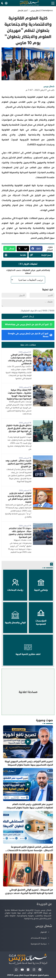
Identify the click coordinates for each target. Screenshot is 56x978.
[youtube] (22, 969)
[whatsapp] (16, 969)
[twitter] (28, 969)
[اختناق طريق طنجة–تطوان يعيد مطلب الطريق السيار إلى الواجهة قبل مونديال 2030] (43, 421)
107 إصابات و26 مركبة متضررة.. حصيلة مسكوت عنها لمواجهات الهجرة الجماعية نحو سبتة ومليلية (19, 394)
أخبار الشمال (23, 10)
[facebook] (40, 969)
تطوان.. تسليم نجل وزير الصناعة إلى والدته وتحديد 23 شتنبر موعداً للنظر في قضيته (19, 497)
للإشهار (43, 932)
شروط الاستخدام (39, 938)
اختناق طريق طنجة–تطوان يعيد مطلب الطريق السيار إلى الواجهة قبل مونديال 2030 (18, 430)
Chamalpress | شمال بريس (41, 10)
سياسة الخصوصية (39, 943)
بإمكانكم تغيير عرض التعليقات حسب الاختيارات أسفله (28, 272)
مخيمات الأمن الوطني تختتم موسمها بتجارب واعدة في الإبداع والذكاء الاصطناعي (19, 359)
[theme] (4, 3)
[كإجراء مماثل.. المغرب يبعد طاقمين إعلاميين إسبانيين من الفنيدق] (43, 456)
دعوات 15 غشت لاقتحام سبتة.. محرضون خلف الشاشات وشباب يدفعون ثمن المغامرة (20, 533)
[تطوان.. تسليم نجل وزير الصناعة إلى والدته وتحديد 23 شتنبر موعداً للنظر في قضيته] (43, 489)
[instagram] (34, 969)
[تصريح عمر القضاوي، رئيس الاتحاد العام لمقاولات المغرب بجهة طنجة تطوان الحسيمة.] (28, 788)
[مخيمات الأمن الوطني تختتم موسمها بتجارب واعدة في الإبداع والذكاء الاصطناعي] (43, 351)
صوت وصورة (44, 720)
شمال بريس (48, 86)
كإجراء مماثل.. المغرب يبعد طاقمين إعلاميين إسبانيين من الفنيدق (18, 463)
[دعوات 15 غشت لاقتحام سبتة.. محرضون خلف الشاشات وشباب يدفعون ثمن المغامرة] (43, 524)
